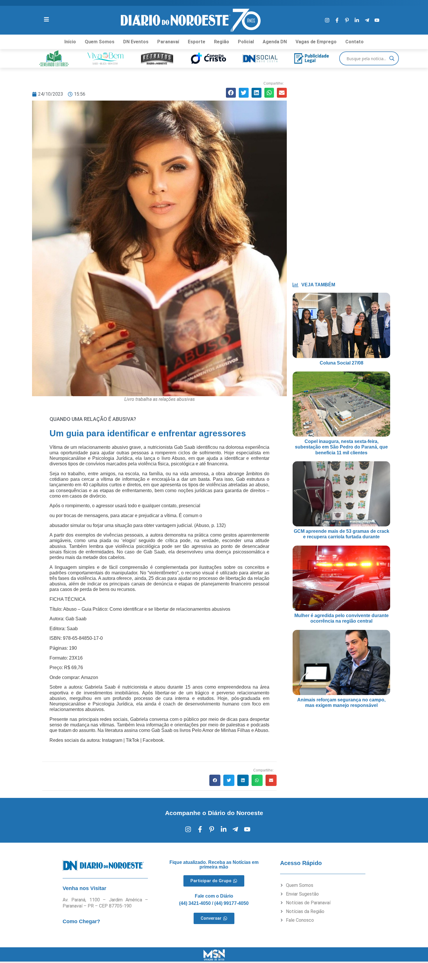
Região (221, 41)
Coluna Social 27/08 (341, 362)
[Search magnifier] (392, 58)
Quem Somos (99, 41)
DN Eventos (135, 41)
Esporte (196, 41)
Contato (354, 41)
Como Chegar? (81, 921)
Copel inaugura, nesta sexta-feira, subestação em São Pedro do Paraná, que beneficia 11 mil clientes (341, 447)
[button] (231, 93)
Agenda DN (275, 41)
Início (70, 41)
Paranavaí (168, 41)
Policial (246, 41)
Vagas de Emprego (316, 41)
